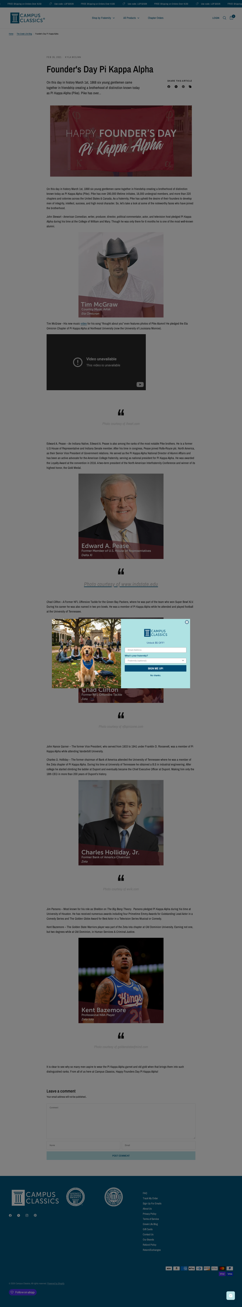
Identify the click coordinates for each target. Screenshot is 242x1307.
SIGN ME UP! (155, 668)
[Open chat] (230, 1295)
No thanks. (155, 675)
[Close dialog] (187, 622)
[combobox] (154, 660)
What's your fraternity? (136, 655)
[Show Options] (183, 660)
